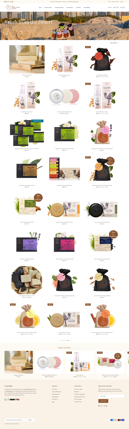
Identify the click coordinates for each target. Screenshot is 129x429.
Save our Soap (78, 389)
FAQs (109, 1)
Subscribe (103, 401)
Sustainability (55, 394)
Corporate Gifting (59, 7)
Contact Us (55, 399)
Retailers (76, 391)
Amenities (78, 7)
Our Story (54, 389)
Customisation (69, 7)
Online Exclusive (64, 348)
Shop (40, 7)
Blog (53, 402)
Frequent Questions (79, 394)
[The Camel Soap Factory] (12, 7)
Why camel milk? (115, 1)
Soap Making (87, 7)
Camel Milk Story (56, 391)
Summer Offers (48, 7)
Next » (68, 340)
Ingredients (55, 397)
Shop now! (76, 1)
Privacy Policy (78, 399)
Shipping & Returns (79, 397)
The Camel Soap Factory (13, 423)
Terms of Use (77, 402)
